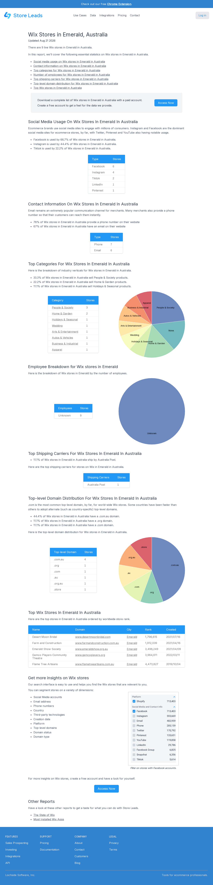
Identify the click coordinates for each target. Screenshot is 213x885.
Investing (11, 849)
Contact (135, 15)
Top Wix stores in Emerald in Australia (57, 87)
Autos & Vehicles (62, 337)
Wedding (57, 325)
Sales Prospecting (16, 843)
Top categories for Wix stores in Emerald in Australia (66, 70)
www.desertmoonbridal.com (92, 637)
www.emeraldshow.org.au (91, 649)
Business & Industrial (65, 343)
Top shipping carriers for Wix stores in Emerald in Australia (70, 79)
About (78, 843)
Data (93, 15)
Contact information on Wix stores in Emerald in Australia (69, 66)
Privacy (114, 843)
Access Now (166, 102)
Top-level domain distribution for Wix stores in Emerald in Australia (75, 83)
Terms (113, 849)
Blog (77, 863)
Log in (202, 15)
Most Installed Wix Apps (48, 819)
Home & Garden (62, 313)
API (7, 863)
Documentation (49, 849)
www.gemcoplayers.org (90, 655)
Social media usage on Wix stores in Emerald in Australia (69, 61)
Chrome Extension (119, 4)
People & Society (62, 307)
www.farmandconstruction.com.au (97, 643)
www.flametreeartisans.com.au (94, 664)
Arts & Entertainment (65, 331)
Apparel (57, 349)
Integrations (106, 15)
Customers (81, 856)
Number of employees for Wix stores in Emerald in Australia (71, 74)
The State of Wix (44, 815)
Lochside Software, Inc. (20, 875)
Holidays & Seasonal (65, 319)
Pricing (122, 15)
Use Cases (80, 15)
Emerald (132, 637)
